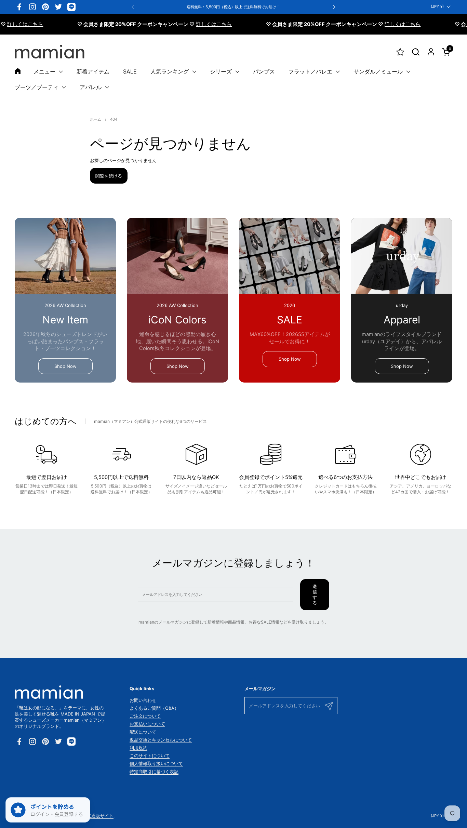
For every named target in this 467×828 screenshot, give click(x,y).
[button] (415, 52)
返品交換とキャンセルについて (161, 740)
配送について (143, 732)
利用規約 (138, 747)
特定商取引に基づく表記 (154, 771)
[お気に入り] (400, 52)
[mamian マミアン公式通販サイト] (49, 51)
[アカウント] (431, 52)
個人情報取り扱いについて (156, 763)
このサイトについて (150, 755)
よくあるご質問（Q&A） (154, 708)
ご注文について (145, 716)
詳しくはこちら (200, 24)
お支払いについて (147, 723)
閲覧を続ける (108, 175)
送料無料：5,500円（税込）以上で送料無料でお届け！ (233, 7)
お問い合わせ (143, 700)
